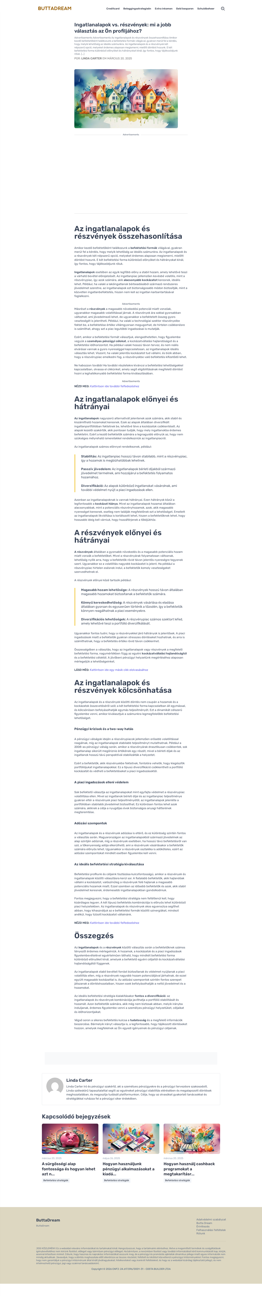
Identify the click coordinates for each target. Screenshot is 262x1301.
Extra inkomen (164, 8)
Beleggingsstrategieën (137, 8)
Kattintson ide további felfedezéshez (114, 386)
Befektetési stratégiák (55, 1180)
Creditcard (113, 8)
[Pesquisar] (223, 8)
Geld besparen (185, 8)
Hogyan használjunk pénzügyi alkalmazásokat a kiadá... (129, 1168)
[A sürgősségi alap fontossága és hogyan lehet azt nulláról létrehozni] (70, 1153)
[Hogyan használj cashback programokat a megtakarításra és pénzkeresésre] (192, 1153)
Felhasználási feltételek (211, 1230)
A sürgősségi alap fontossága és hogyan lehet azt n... (68, 1168)
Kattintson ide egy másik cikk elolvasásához (119, 670)
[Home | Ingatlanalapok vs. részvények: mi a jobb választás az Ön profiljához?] (59, 9)
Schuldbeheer (205, 8)
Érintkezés (203, 1226)
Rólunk (200, 1233)
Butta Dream (204, 1223)
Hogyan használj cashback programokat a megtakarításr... (189, 1168)
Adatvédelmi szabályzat (211, 1219)
